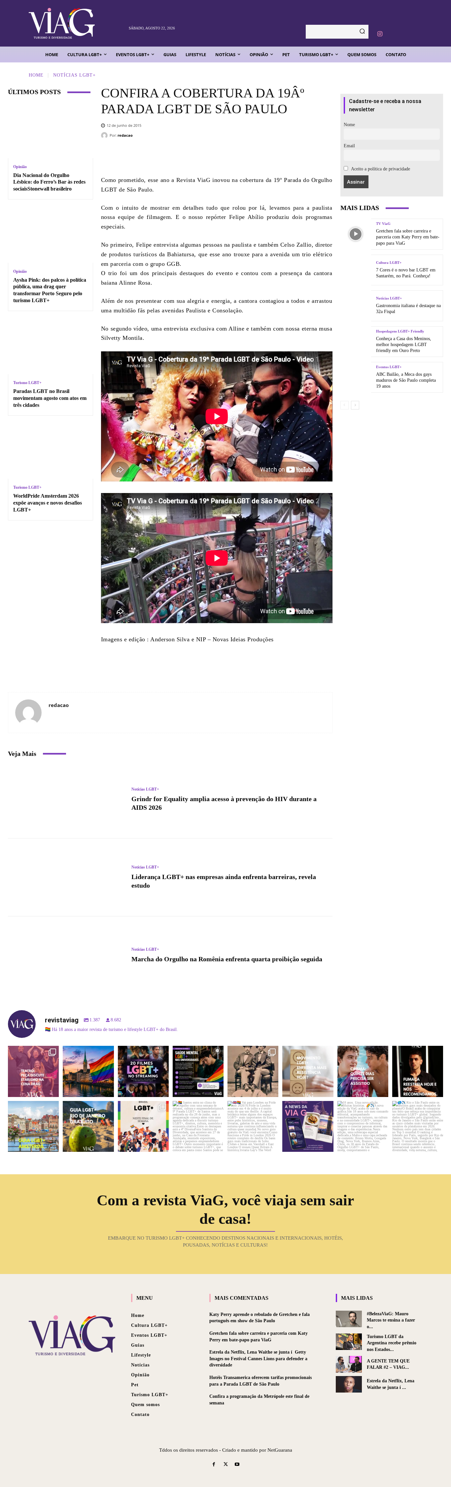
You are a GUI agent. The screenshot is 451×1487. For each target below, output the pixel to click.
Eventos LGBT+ (388, 367)
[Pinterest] (242, 155)
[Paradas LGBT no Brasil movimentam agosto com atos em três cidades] (50, 346)
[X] (222, 155)
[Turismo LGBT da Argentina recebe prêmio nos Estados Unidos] (349, 1341)
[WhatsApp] (261, 155)
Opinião (20, 167)
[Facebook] (202, 155)
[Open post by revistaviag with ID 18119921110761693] (417, 1071)
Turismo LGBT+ (27, 383)
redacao (125, 135)
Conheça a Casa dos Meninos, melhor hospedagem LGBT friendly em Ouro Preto (403, 344)
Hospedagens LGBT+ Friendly (400, 331)
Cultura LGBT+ (388, 263)
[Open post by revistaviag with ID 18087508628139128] (307, 1126)
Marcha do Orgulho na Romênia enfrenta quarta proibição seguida (226, 959)
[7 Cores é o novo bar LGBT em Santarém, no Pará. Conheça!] (355, 270)
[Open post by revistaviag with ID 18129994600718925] (88, 1126)
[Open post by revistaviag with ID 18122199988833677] (33, 1126)
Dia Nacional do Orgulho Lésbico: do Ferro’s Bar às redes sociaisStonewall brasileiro (49, 182)
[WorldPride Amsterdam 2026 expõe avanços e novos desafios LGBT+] (50, 451)
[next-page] (355, 405)
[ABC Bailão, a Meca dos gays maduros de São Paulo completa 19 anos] (355, 377)
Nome (349, 124)
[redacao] (105, 135)
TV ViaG (383, 224)
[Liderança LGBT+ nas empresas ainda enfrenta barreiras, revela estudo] (66, 877)
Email (349, 145)
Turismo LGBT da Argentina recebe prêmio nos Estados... (391, 1343)
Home (36, 75)
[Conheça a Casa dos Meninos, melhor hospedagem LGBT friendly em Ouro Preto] (355, 341)
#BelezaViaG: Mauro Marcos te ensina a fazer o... (391, 1320)
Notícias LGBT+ (74, 75)
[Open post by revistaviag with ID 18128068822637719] (33, 1071)
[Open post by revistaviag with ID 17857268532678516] (362, 1071)
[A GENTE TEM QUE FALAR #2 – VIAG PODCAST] (349, 1364)
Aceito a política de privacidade (380, 168)
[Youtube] (237, 1465)
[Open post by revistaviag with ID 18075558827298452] (417, 1126)
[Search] (362, 32)
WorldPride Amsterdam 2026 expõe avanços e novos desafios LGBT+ (47, 503)
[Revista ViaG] (75, 23)
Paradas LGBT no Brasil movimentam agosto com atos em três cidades (50, 398)
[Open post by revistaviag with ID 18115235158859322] (252, 1126)
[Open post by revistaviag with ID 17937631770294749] (143, 1071)
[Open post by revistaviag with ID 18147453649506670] (143, 1126)
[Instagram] (380, 34)
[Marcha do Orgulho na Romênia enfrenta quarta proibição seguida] (66, 955)
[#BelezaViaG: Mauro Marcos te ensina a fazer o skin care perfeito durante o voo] (349, 1319)
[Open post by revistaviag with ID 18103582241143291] (88, 1071)
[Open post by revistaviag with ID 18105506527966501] (362, 1126)
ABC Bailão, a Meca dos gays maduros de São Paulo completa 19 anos (406, 380)
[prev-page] (344, 405)
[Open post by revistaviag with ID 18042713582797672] (252, 1071)
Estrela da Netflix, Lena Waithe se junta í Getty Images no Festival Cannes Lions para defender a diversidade (258, 1358)
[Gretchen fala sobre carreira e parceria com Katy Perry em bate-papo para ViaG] (355, 234)
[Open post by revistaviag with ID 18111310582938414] (307, 1071)
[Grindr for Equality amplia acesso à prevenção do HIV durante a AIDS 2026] (66, 799)
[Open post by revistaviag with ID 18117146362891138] (198, 1126)
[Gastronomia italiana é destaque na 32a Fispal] (355, 305)
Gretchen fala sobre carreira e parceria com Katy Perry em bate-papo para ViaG (407, 237)
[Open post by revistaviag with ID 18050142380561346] (198, 1071)
